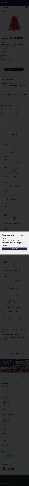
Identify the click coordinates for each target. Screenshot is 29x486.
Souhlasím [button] (14, 248)
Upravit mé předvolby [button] (14, 251)
